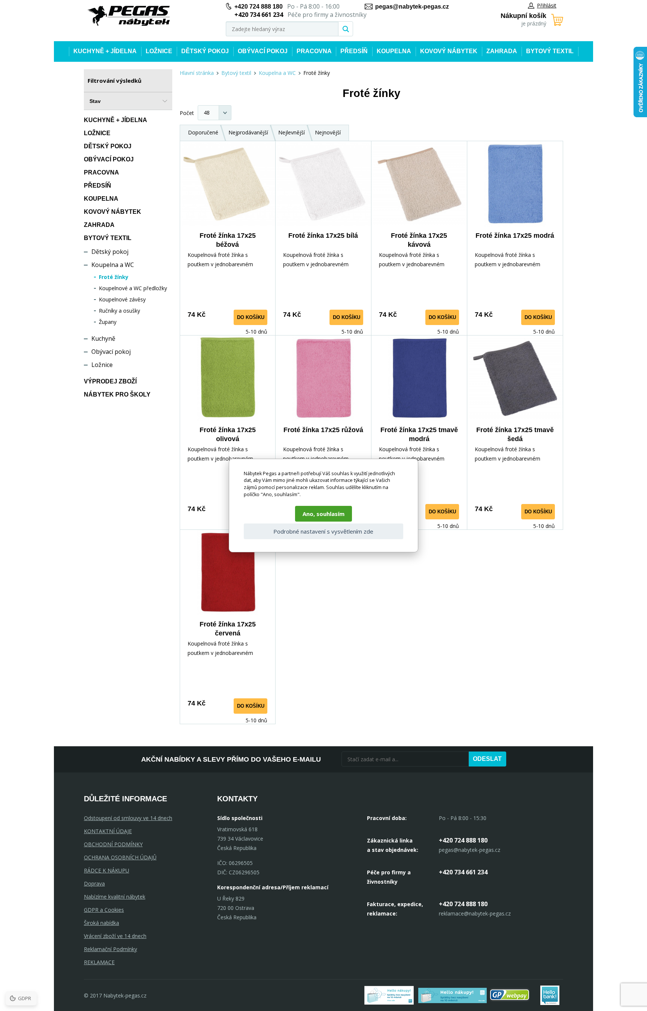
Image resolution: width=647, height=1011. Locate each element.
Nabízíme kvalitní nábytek (114, 896)
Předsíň (354, 51)
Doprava (94, 883)
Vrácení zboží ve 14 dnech (115, 935)
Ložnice (159, 51)
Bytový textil (550, 51)
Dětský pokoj (205, 51)
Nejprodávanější (248, 132)
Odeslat (487, 759)
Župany (107, 321)
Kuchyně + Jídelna (105, 51)
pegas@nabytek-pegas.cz (412, 6)
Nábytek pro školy (117, 394)
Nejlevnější (291, 132)
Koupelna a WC (112, 265)
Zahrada (501, 51)
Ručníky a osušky (119, 310)
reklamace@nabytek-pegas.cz (475, 913)
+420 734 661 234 (463, 872)
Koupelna (394, 51)
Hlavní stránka (197, 72)
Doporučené (203, 132)
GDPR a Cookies (104, 909)
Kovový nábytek (448, 51)
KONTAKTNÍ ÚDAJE (108, 831)
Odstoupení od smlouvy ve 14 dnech (128, 818)
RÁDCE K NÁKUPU (106, 870)
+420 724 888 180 (258, 6)
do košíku (250, 317)
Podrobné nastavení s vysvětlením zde (323, 531)
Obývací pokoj (263, 51)
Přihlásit (546, 5)
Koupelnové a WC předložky (133, 288)
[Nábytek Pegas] (129, 16)
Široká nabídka (101, 922)
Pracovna (314, 51)
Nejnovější (328, 132)
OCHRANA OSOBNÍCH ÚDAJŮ (120, 857)
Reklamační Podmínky (110, 949)
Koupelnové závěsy (122, 299)
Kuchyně (103, 338)
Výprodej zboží (110, 381)
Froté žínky (113, 276)
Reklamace (99, 962)
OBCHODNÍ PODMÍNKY (113, 844)
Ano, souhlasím (323, 513)
